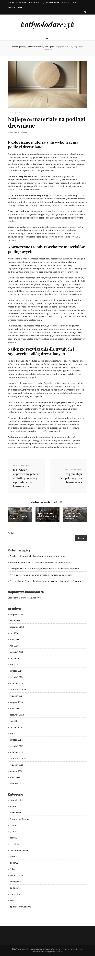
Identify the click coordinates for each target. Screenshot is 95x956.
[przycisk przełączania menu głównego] (47, 38)
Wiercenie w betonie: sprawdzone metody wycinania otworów (40, 562)
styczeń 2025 (16, 670)
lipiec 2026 (15, 620)
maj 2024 (14, 721)
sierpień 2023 (16, 771)
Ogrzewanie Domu (50, 2)
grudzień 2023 (16, 746)
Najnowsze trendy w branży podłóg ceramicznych (74, 516)
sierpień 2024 (16, 702)
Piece (74, 2)
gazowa (13, 825)
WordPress (58, 951)
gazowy (13, 837)
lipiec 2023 (15, 777)
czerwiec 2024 (17, 714)
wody (12, 900)
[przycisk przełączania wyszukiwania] (85, 12)
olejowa (13, 856)
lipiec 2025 (15, 639)
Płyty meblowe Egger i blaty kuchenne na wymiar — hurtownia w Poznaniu (45, 581)
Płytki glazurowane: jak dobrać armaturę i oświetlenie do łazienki (41, 575)
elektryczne (15, 812)
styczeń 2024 (16, 739)
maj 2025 (14, 645)
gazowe (13, 831)
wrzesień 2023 (16, 765)
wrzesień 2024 (17, 696)
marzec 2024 (16, 727)
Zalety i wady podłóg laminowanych (19, 517)
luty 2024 (14, 733)
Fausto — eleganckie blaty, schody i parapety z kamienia (37, 556)
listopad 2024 (16, 683)
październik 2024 (18, 689)
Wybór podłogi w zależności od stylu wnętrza (45, 516)
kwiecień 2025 (16, 652)
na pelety (14, 844)
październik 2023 (18, 758)
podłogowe (14, 112)
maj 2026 (14, 633)
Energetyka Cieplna (16, 2)
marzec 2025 (16, 658)
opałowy (14, 862)
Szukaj (11, 533)
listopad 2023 (16, 752)
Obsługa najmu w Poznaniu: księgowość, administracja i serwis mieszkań (44, 568)
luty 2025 (14, 664)
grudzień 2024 (16, 677)
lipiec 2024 (15, 708)
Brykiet (13, 806)
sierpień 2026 (16, 614)
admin (16, 133)
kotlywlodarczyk (48, 24)
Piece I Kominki (14, 7)
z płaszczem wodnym (20, 906)
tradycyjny (15, 894)
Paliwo (64, 2)
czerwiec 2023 (17, 783)
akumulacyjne (16, 800)
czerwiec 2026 (17, 627)
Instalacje (33, 2)
